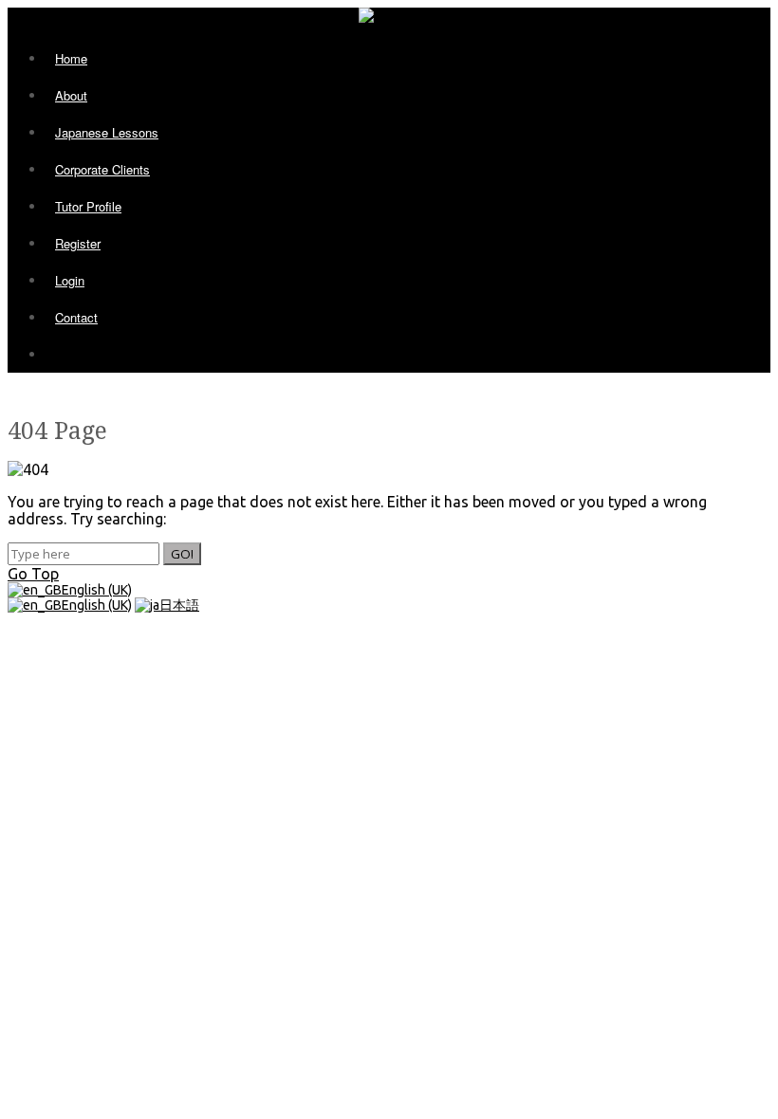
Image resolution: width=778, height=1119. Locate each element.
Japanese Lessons (106, 132)
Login (69, 280)
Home (71, 58)
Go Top (33, 573)
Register (78, 243)
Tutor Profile (88, 206)
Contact (76, 317)
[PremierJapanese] (382, 16)
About (71, 95)
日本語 (179, 605)
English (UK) (97, 589)
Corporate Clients (102, 169)
